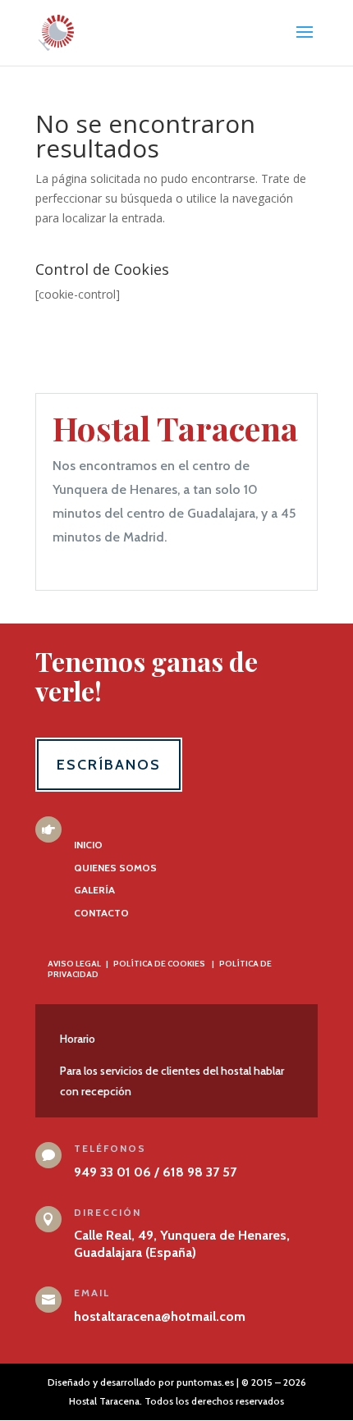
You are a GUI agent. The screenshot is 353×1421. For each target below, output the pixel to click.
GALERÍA (94, 890)
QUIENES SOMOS (115, 867)
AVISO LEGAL (74, 963)
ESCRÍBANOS (109, 765)
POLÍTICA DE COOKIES (159, 963)
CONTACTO (101, 913)
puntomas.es (205, 1382)
